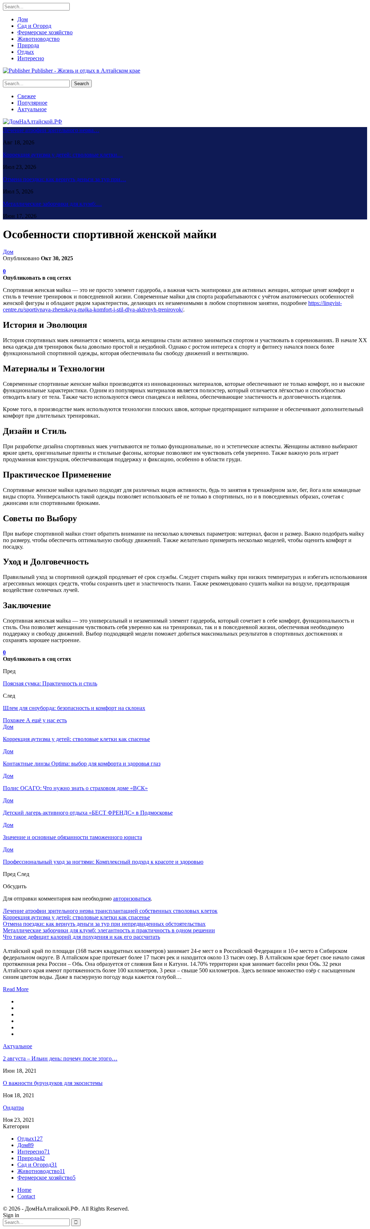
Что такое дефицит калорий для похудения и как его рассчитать (81, 937)
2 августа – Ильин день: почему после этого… (60, 1058)
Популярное (32, 103)
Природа (28, 45)
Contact (26, 1196)
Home (24, 1190)
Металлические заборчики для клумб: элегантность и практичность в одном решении (109, 930)
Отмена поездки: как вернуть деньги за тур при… (64, 179)
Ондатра (13, 1107)
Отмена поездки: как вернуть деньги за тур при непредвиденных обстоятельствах (104, 924)
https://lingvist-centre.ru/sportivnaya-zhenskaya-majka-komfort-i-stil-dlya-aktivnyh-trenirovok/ (172, 306)
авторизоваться (132, 898)
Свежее (26, 96)
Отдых (25, 52)
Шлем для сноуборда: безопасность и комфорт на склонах (74, 708)
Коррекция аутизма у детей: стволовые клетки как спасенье (76, 917)
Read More (16, 989)
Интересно (30, 58)
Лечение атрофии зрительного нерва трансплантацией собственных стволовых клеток (110, 911)
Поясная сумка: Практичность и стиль (50, 683)
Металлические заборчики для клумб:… (52, 204)
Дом (22, 19)
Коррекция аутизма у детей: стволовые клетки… (63, 155)
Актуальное (32, 109)
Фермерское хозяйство (45, 32)
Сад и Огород (34, 26)
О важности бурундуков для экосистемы (53, 1083)
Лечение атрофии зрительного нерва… (51, 130)
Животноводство (38, 39)
